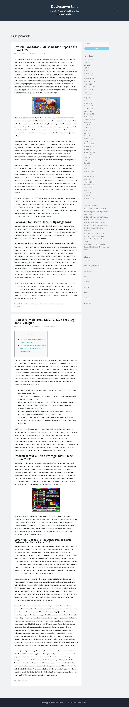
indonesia (35, 304)
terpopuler (17, 306)
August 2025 (88, 89)
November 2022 (89, 179)
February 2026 (89, 73)
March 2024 (88, 136)
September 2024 (89, 119)
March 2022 (88, 196)
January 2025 (88, 108)
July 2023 (87, 157)
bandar (19, 304)
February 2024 (89, 138)
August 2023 (88, 155)
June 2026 (87, 62)
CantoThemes (82, 703)
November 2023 (89, 147)
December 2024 (89, 111)
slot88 (86, 292)
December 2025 (89, 79)
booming (29, 304)
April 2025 (87, 100)
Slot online (87, 303)
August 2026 (88, 59)
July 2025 (87, 92)
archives (19, 680)
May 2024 (87, 130)
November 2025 (89, 81)
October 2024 (88, 117)
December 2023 (89, 144)
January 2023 (88, 174)
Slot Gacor (49, 54)
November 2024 (89, 114)
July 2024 (87, 125)
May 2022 (87, 190)
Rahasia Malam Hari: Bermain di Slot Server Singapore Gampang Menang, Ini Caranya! (96, 211)
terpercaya (60, 304)
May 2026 (87, 65)
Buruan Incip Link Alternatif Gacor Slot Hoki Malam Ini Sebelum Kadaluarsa (95, 228)
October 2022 (88, 182)
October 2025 (88, 84)
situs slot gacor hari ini (91, 266)
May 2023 (87, 163)
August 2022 (88, 187)
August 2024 (88, 122)
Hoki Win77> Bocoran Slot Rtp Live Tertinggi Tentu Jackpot (45, 321)
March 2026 (88, 70)
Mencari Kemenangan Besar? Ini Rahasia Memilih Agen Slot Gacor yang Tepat (96, 247)
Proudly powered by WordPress (52, 703)
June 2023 (87, 160)
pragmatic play (50, 326)
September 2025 (89, 87)
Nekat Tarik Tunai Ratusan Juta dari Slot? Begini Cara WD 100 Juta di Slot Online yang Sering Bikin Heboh (96, 219)
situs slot (87, 276)
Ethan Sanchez (36, 54)
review (50, 304)
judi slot (87, 287)
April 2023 (87, 166)
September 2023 (89, 152)
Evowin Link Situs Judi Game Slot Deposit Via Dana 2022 (45, 48)
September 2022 (89, 185)
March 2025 (88, 103)
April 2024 (87, 133)
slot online (87, 282)
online (40, 304)
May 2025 (87, 98)
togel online (88, 271)
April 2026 (87, 68)
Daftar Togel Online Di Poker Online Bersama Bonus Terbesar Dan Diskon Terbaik (33, 348)
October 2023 (88, 149)
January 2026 (88, 76)
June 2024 (87, 127)
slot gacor (87, 298)
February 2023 (89, 171)
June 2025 (87, 95)
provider (45, 304)
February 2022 (89, 198)
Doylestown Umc (64, 6)
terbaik (54, 304)
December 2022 (89, 177)
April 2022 (87, 193)
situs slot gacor (89, 260)
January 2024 (88, 141)
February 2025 (89, 106)
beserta (23, 304)
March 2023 (88, 168)
